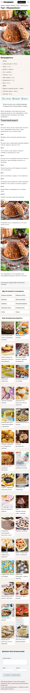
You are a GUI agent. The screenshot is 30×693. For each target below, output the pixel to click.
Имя (4, 668)
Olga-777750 (13, 282)
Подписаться (21, 2)
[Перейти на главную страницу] (8, 2)
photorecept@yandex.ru (11, 687)
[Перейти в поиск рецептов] (28, 2)
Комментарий (7, 658)
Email (18, 668)
